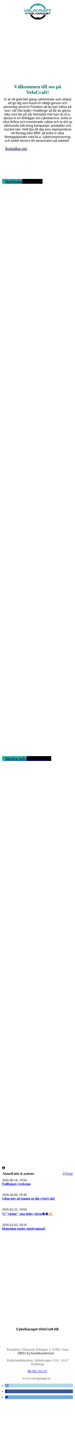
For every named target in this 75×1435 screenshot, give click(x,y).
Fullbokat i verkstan (16, 1184)
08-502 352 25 (37, 1371)
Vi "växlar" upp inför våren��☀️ (27, 1214)
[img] (37, 12)
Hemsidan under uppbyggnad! (23, 1228)
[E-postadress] (6, 1385)
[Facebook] (6, 1391)
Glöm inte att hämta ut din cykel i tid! (28, 1198)
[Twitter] (6, 1397)
